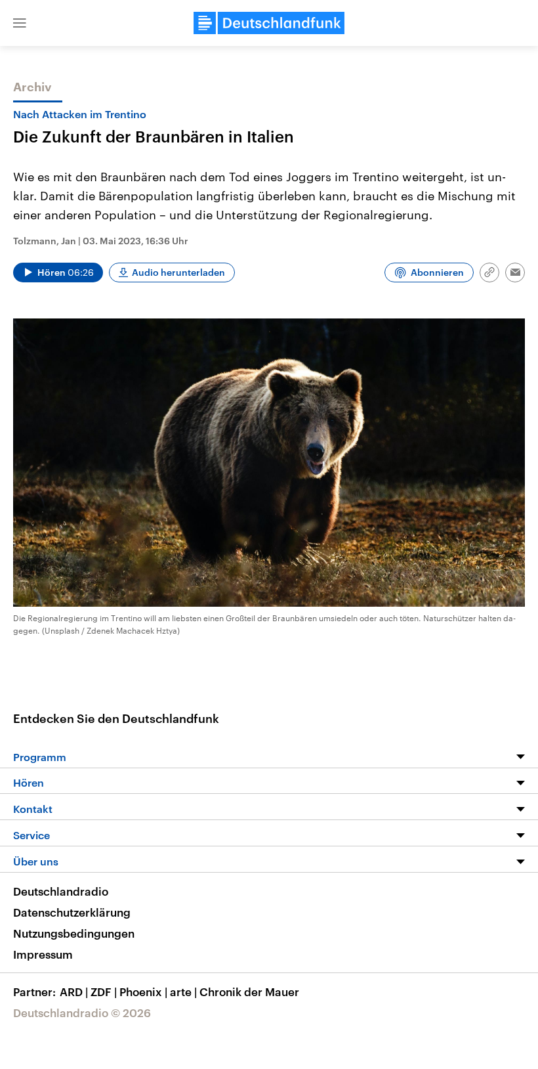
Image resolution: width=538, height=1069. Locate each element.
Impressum (43, 954)
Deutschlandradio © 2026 (82, 1012)
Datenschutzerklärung (72, 912)
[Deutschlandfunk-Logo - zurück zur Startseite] (269, 23)
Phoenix (143, 991)
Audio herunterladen (178, 272)
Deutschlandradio (60, 891)
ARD (74, 991)
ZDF (104, 991)
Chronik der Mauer (249, 991)
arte (183, 991)
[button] (19, 23)
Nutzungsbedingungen (73, 933)
